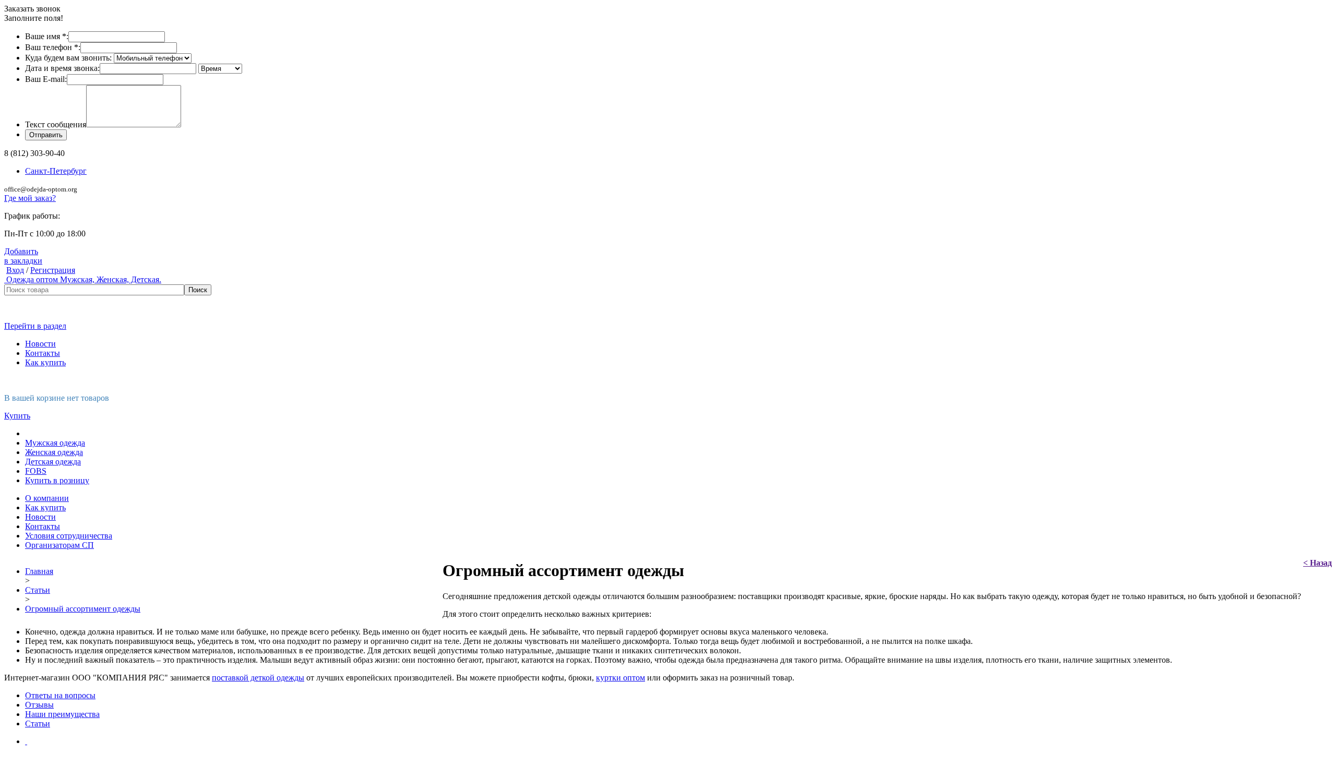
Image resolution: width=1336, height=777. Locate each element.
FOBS (35, 471)
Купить (17, 415)
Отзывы (39, 704)
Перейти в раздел (35, 325)
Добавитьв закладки (23, 256)
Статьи (37, 589)
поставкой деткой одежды (258, 677)
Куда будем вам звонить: (68, 57)
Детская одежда (53, 461)
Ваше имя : (46, 36)
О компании (47, 498)
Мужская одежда (55, 442)
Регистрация (52, 270)
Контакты (42, 353)
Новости (40, 343)
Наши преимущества (62, 714)
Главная (39, 571)
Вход (15, 270)
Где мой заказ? (30, 198)
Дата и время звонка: (62, 68)
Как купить (45, 362)
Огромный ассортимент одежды (82, 608)
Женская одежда (54, 452)
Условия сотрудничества (68, 535)
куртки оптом (620, 677)
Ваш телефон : (52, 47)
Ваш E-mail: (46, 79)
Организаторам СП (59, 545)
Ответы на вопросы (60, 695)
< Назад (1317, 562)
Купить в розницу (57, 480)
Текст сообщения (55, 124)
